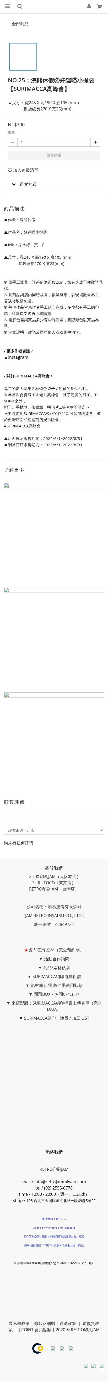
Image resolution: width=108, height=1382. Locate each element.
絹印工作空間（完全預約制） (56, 950)
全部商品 (20, 24)
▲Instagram (16, 357)
